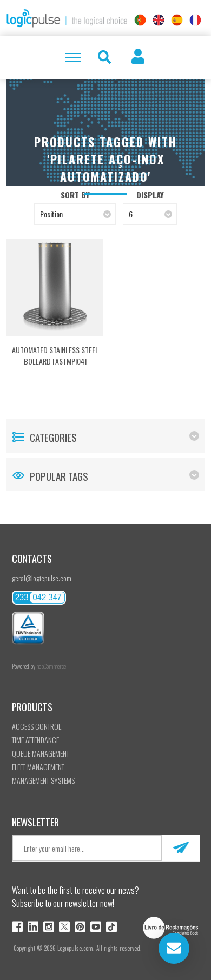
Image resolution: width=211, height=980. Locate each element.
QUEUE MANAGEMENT (40, 753)
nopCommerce (51, 666)
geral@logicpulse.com (41, 578)
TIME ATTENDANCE (35, 739)
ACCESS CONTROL (36, 726)
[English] (158, 20)
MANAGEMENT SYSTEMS (43, 780)
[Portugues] (140, 20)
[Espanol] (177, 20)
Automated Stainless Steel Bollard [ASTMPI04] (55, 355)
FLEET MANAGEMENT (38, 766)
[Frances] (195, 20)
